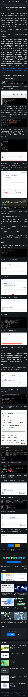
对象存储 (18, 561)
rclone (7, 13)
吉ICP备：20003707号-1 (20, 692)
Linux (2, 4)
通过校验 (13, 26)
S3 (13, 561)
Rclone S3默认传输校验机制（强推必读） (14, 8)
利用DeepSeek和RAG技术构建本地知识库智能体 (20, 608)
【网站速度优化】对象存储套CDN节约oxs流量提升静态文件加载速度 (20, 594)
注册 (18, 634)
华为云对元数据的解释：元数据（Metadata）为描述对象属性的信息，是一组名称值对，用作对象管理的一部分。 (14, 70)
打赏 (17, 545)
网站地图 (13, 692)
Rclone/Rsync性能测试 (6, 566)
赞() (16, 9)
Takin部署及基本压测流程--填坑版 (21, 567)
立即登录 (11, 634)
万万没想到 (14, 2)
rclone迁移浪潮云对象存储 (20, 582)
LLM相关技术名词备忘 (6, 607)
